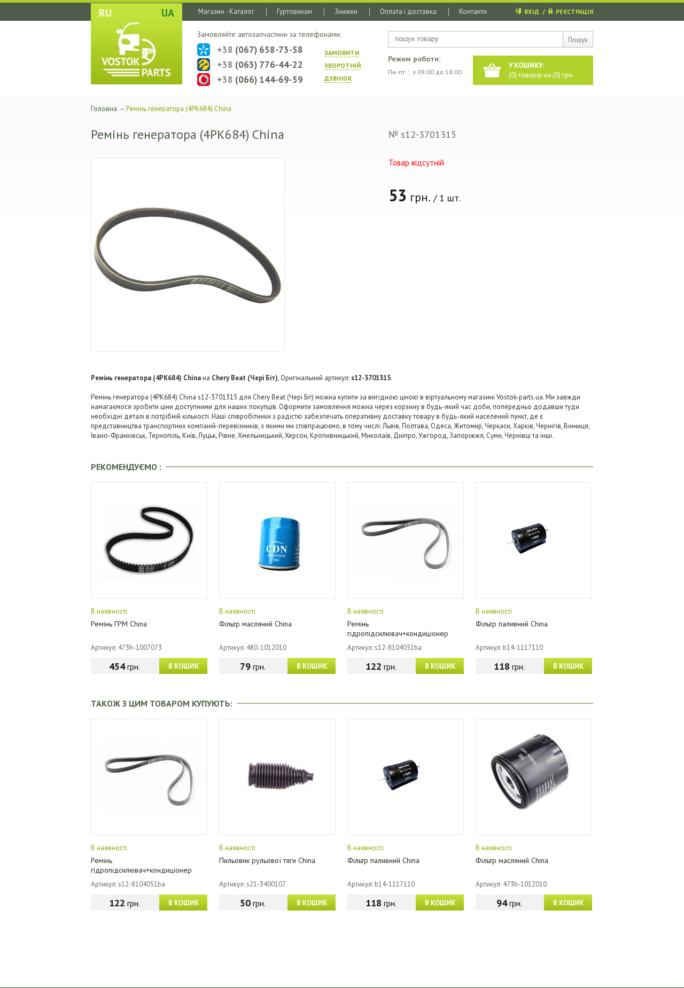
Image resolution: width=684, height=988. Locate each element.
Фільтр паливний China (512, 624)
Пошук (578, 39)
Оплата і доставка (408, 11)
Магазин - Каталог (226, 11)
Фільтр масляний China (255, 624)
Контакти (473, 11)
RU (105, 13)
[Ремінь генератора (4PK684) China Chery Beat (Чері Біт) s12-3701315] (187, 255)
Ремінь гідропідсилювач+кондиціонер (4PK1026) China (397, 633)
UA (167, 13)
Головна (104, 108)
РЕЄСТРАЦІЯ (574, 11)
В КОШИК (183, 666)
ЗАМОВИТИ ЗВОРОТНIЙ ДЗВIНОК (342, 65)
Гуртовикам (294, 11)
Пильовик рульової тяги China (267, 860)
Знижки (346, 11)
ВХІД (531, 11)
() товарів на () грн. (541, 70)
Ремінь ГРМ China (119, 624)
